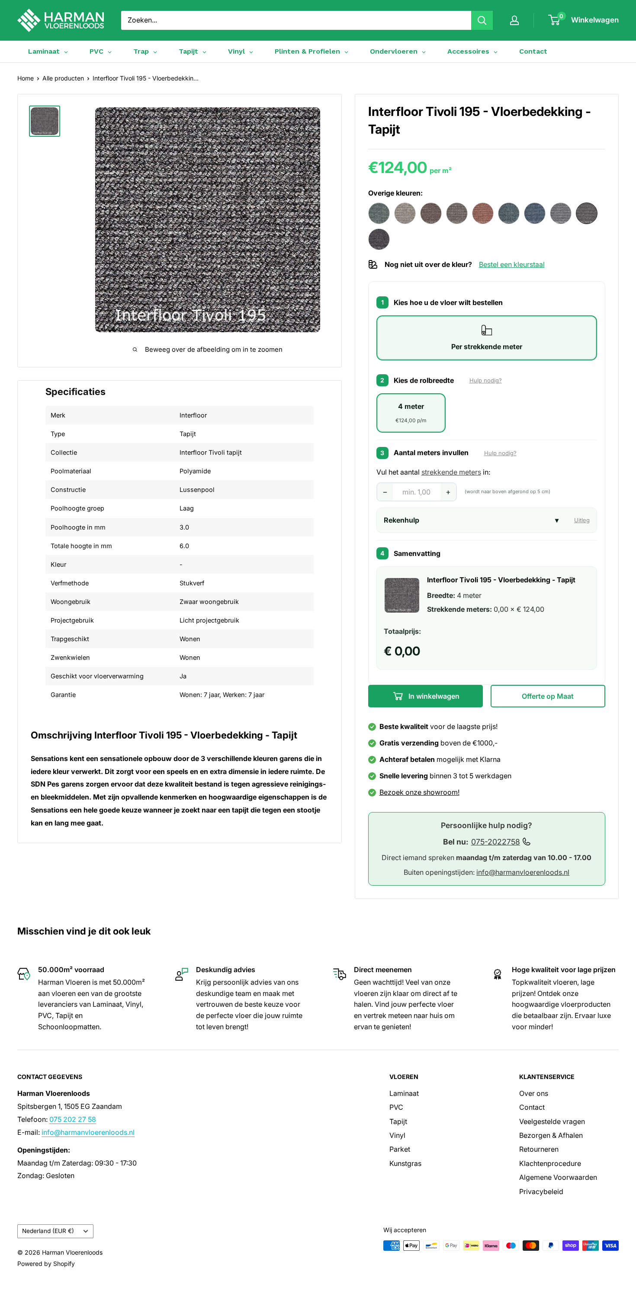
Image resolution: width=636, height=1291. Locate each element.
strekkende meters (451, 472)
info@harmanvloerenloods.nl (522, 872)
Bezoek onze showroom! (419, 792)
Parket (399, 1149)
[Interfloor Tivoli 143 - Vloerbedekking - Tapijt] (431, 213)
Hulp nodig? (485, 380)
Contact (533, 51)
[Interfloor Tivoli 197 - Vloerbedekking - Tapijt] (379, 239)
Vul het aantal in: (433, 472)
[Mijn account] (514, 20)
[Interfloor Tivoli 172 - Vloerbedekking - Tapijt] (509, 213)
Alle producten (63, 78)
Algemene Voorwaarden (558, 1177)
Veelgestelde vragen (552, 1121)
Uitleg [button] (582, 520)
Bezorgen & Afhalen (551, 1135)
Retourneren (539, 1149)
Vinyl (397, 1135)
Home (25, 78)
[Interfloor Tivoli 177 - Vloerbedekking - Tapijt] (535, 213)
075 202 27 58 (72, 1119)
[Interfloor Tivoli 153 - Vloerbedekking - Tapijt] (483, 213)
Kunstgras (405, 1163)
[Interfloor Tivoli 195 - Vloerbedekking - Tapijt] (586, 213)
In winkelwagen (433, 696)
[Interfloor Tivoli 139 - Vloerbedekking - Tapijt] (405, 213)
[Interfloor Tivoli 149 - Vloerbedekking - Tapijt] (457, 213)
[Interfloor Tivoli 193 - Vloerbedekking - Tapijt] (561, 213)
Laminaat (404, 1093)
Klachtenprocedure (550, 1163)
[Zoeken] (482, 20)
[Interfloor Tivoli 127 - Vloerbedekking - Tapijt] (379, 213)
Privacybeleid (541, 1191)
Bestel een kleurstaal (512, 264)
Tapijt (398, 1121)
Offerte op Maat (548, 696)
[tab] (486, 337)
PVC (396, 1107)
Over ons (533, 1093)
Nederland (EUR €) (48, 1230)
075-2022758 (495, 841)
